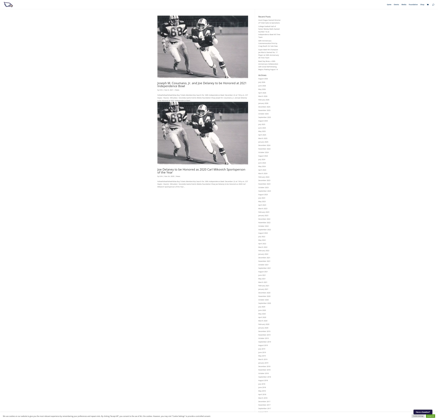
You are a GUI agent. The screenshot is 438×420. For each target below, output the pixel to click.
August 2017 (263, 412)
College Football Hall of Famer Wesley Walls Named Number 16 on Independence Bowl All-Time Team (269, 31)
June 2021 (262, 275)
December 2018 (264, 366)
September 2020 (264, 303)
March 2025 (262, 138)
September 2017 (264, 408)
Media (404, 5)
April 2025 (262, 135)
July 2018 (261, 384)
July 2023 (261, 198)
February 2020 (263, 324)
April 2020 (262, 317)
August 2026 (263, 79)
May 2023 (262, 201)
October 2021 (263, 265)
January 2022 (263, 254)
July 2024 (261, 159)
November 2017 (264, 405)
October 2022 (263, 226)
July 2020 (261, 307)
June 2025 (262, 128)
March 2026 (262, 96)
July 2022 (261, 236)
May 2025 (262, 131)
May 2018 (262, 391)
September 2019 (264, 342)
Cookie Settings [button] (418, 416)
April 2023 (262, 205)
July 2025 (261, 124)
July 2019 (261, 349)
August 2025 (263, 121)
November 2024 (264, 149)
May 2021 (262, 279)
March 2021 (262, 282)
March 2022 (262, 247)
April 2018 (262, 394)
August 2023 (263, 194)
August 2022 (263, 233)
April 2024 (262, 170)
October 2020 (263, 300)
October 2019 (263, 338)
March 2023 (262, 208)
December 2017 (264, 401)
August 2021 (263, 272)
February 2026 (263, 100)
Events (396, 5)
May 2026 (262, 89)
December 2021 (264, 258)
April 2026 (262, 93)
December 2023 (264, 180)
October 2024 (263, 152)
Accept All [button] (430, 416)
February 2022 (263, 250)
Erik (161, 90)
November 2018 (264, 370)
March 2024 (262, 173)
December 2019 (264, 331)
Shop (422, 5)
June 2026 (262, 86)
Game (389, 5)
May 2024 (262, 166)
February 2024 (263, 177)
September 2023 (264, 191)
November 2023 (264, 184)
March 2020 (262, 321)
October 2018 (263, 373)
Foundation (413, 5)
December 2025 (264, 107)
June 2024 (262, 163)
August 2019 (263, 345)
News (177, 90)
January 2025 (263, 142)
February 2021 (263, 286)
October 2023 (263, 187)
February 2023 (263, 212)
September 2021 (264, 268)
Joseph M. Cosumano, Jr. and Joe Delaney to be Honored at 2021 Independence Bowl (202, 84)
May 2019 (262, 356)
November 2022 (264, 222)
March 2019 (262, 359)
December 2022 (264, 219)
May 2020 (262, 314)
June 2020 (262, 310)
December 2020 (264, 293)
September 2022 (264, 230)
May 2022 (262, 240)
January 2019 (263, 363)
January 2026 (263, 103)
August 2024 (263, 156)
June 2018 (262, 387)
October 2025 (263, 114)
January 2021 (263, 289)
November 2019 (264, 335)
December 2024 (264, 145)
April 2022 (262, 244)
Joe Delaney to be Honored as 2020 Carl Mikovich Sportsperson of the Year (201, 170)
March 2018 (262, 398)
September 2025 (264, 117)
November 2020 (264, 296)
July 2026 (261, 82)
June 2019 (262, 352)
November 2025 (264, 110)
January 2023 (263, 215)
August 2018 (263, 380)
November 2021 (264, 261)
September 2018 (264, 377)
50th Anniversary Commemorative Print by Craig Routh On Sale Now (268, 43)
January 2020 (263, 328)
